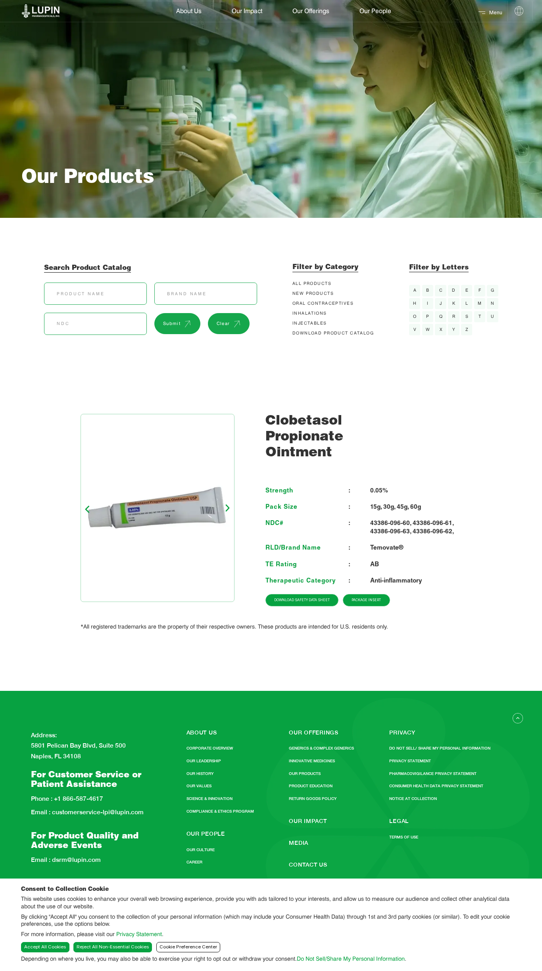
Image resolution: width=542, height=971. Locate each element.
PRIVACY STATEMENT (410, 761)
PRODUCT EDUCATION (311, 786)
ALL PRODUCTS (311, 284)
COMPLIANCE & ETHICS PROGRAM (220, 811)
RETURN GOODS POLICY (312, 798)
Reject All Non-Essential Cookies (113, 947)
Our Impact (247, 11)
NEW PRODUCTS (313, 294)
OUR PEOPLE (205, 833)
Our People (375, 11)
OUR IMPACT (308, 820)
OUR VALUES (198, 786)
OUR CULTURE (200, 850)
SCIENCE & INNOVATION (209, 798)
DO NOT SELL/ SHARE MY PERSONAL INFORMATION (439, 748)
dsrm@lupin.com (75, 860)
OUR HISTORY (199, 773)
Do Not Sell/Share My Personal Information (351, 958)
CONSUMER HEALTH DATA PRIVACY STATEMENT (436, 786)
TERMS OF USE (403, 837)
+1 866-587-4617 (77, 799)
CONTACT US (308, 864)
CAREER (194, 862)
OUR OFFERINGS (313, 732)
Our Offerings (310, 11)
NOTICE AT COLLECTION (413, 798)
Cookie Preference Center (188, 947)
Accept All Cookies (45, 947)
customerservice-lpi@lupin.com (97, 812)
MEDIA (298, 842)
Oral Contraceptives (323, 304)
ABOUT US (201, 732)
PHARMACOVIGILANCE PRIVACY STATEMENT (433, 773)
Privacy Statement (139, 934)
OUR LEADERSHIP (203, 761)
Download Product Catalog (333, 333)
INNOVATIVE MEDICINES (312, 761)
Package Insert (366, 600)
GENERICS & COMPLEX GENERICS (321, 748)
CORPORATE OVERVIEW (209, 748)
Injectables (309, 323)
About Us (189, 11)
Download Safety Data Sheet (302, 600)
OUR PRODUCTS (305, 773)
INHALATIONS (309, 313)
